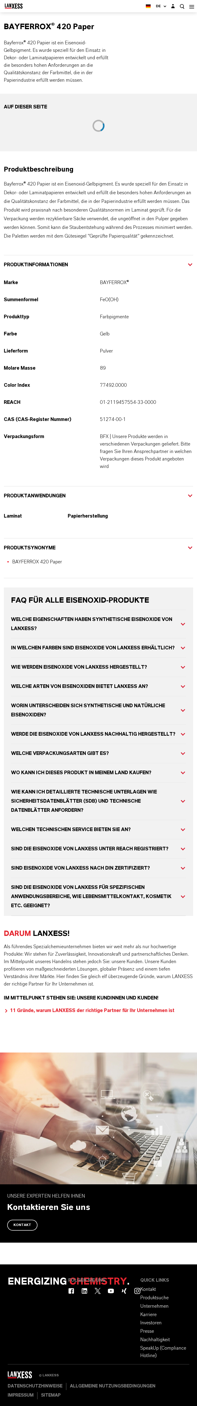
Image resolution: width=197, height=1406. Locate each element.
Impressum (21, 1395)
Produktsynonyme (29, 548)
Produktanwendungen (35, 495)
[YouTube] (111, 1291)
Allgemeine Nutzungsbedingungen (112, 1386)
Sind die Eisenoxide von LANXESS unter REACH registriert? (89, 848)
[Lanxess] (23, 1376)
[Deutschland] (148, 6)
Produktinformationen (36, 264)
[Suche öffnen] (182, 6)
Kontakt (22, 1225)
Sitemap (51, 1395)
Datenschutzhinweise (35, 1386)
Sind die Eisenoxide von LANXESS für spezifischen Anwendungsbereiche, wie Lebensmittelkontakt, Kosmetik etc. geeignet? (91, 896)
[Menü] (191, 6)
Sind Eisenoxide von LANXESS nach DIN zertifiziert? (80, 868)
